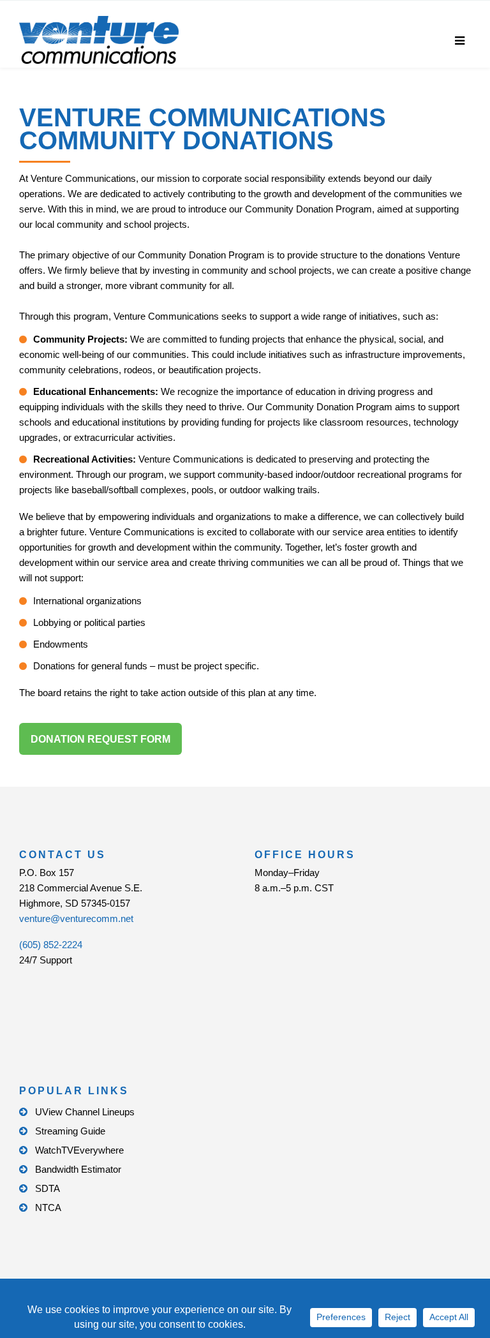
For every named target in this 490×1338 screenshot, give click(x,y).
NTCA (48, 1207)
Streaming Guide (70, 1131)
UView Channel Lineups (85, 1111)
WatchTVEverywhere (79, 1150)
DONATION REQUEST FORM (100, 739)
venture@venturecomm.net (76, 918)
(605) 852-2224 (50, 944)
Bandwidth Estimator (78, 1169)
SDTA (47, 1188)
